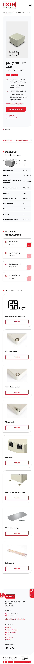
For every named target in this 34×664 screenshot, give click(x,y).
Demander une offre (16, 659)
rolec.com (27, 662)
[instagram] (13, 648)
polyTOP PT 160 (7, 140)
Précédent (8, 129)
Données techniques (22, 140)
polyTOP (28, 12)
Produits (10, 12)
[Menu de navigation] (30, 5)
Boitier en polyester (19, 12)
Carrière (8, 640)
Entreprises (9, 637)
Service (7, 635)
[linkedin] (10, 648)
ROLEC (4, 12)
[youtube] (6, 648)
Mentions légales (5, 658)
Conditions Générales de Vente (25, 658)
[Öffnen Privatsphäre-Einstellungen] (2, 595)
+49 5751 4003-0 (12, 614)
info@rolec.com (12, 616)
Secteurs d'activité (11, 630)
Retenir (11, 116)
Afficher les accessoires (14, 104)
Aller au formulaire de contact (15, 619)
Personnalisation (10, 632)
